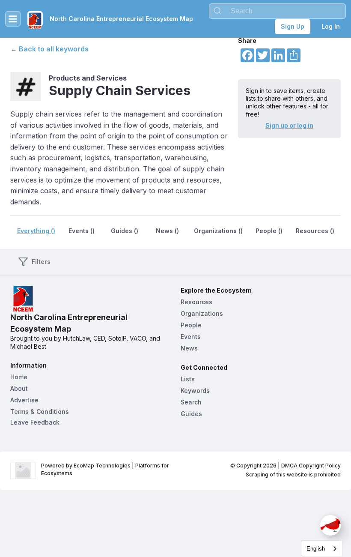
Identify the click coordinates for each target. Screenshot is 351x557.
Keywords (195, 390)
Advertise (24, 400)
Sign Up (292, 26)
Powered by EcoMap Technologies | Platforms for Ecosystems (105, 469)
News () (167, 230)
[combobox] (277, 11)
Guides (191, 413)
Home (18, 376)
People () (269, 230)
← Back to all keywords (49, 49)
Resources (196, 301)
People (191, 325)
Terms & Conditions (39, 411)
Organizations (202, 313)
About (19, 388)
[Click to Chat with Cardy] (330, 525)
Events (191, 336)
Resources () (315, 230)
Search (191, 402)
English (315, 548)
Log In (330, 26)
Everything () (36, 230)
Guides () (124, 230)
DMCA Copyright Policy (311, 465)
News (189, 348)
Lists (188, 379)
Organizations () (218, 230)
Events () (81, 230)
